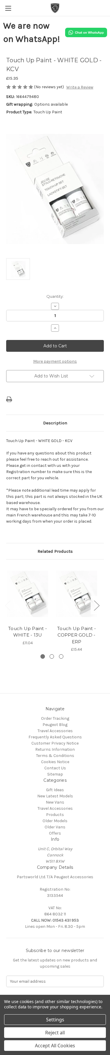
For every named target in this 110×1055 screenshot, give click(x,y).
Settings (55, 1019)
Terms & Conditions (55, 755)
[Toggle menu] (8, 8)
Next (96, 605)
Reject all (55, 1032)
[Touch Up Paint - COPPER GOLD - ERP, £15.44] (76, 594)
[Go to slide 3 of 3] (61, 656)
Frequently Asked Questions (55, 737)
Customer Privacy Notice (55, 743)
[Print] (9, 399)
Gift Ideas (55, 789)
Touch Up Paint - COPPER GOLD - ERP (76, 635)
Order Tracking (55, 718)
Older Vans (55, 827)
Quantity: (55, 296)
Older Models (55, 820)
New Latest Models (55, 796)
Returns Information (55, 749)
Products (55, 814)
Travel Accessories (55, 730)
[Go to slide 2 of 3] (52, 656)
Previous (7, 605)
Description (55, 423)
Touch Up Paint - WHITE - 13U (27, 632)
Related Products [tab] (55, 551)
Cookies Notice (55, 761)
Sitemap (55, 774)
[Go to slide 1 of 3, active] (42, 656)
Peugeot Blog (55, 724)
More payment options (55, 361)
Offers (55, 833)
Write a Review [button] (79, 87)
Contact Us (55, 768)
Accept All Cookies (55, 1045)
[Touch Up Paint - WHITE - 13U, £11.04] (27, 594)
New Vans (55, 802)
